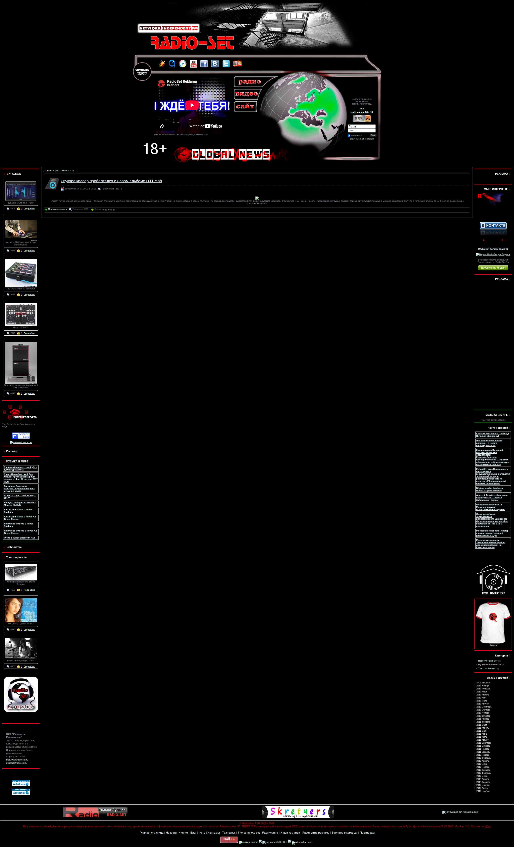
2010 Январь (483, 685)
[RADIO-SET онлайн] (260, 842)
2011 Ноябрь (482, 749)
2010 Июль (481, 700)
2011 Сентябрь (484, 743)
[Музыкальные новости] (52, 190)
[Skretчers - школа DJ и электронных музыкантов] (298, 817)
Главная (48, 170)
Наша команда (290, 832)
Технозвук (228, 832)
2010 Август (482, 703)
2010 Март (481, 691)
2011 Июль (481, 737)
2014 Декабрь (483, 782)
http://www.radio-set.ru (17, 759)
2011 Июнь (481, 734)
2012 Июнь (481, 764)
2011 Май (481, 731)
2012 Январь (483, 755)
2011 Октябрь (483, 746)
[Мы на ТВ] (493, 219)
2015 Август (482, 788)
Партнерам (367, 832)
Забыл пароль (356, 139)
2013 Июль (481, 776)
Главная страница (151, 832)
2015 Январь (483, 785)
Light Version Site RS (362, 112)
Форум (183, 832)
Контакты (214, 832)
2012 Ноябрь (483, 767)
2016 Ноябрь (483, 791)
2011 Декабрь (483, 752)
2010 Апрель (482, 694)
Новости (171, 832)
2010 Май (481, 697)
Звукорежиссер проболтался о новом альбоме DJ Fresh (111, 181)
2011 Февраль (483, 722)
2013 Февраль (483, 773)
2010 (56, 170)
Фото (202, 832)
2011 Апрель (482, 728)
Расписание (270, 832)
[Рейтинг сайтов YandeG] (302, 842)
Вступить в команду (344, 832)
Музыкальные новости (57, 209)
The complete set (486, 668)
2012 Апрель (482, 761)
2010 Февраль (483, 688)
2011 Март (481, 725)
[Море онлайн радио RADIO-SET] (289, 842)
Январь (65, 170)
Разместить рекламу (315, 832)
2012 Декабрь (483, 770)
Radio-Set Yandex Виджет (493, 249)
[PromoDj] (493, 242)
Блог (193, 832)
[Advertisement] (493, 345)
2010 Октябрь (483, 710)
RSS (362, 108)
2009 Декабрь (483, 682)
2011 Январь (482, 719)
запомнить (356, 135)
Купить (493, 645)
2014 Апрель (482, 779)
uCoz (488, 826)
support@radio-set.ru (16, 763)
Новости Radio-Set (487, 661)
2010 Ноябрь (483, 713)
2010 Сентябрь (484, 706)
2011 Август (482, 740)
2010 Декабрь (483, 716)
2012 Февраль (483, 758)
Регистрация (368, 139)
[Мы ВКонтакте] (493, 234)
